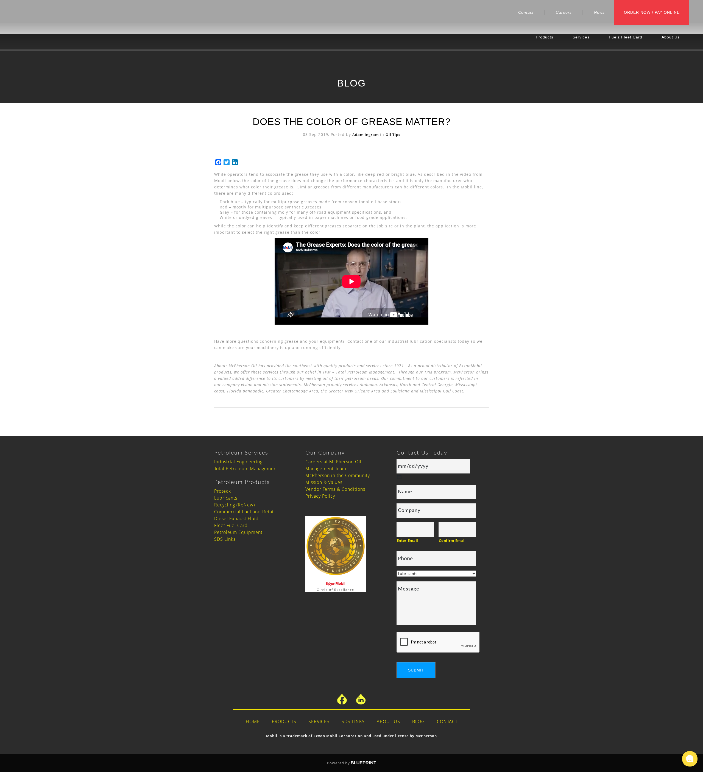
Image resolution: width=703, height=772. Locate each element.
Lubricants (225, 498)
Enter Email (407, 540)
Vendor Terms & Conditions (335, 489)
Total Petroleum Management (246, 469)
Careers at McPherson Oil (333, 462)
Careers (564, 12)
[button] (690, 759)
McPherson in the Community (337, 475)
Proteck (222, 491)
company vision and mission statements (261, 384)
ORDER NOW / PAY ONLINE (652, 12)
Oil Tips (393, 134)
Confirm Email (452, 540)
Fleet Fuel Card (231, 525)
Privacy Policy (320, 496)
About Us (671, 37)
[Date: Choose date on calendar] (399, 477)
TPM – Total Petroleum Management (358, 372)
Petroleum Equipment (238, 532)
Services (581, 37)
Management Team (325, 469)
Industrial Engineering (238, 462)
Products (544, 37)
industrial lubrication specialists (422, 341)
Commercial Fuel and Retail (244, 512)
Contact (526, 12)
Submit (416, 670)
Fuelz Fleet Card (625, 37)
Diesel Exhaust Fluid (236, 518)
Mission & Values (323, 482)
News (599, 12)
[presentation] (438, 642)
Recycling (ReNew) (234, 505)
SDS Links (225, 539)
